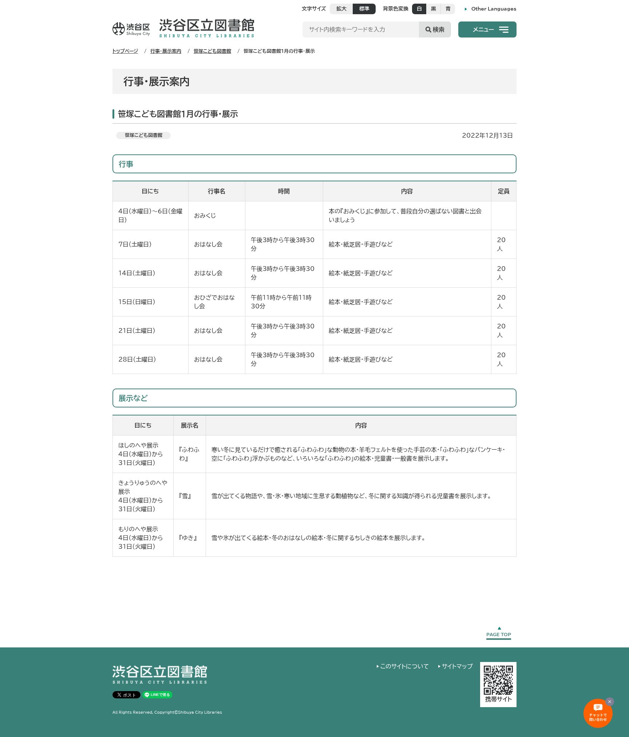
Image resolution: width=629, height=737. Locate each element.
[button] (487, 29)
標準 (364, 8)
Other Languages (494, 9)
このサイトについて (404, 666)
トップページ (125, 51)
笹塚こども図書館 (212, 51)
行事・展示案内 (165, 51)
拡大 (341, 8)
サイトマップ (457, 666)
